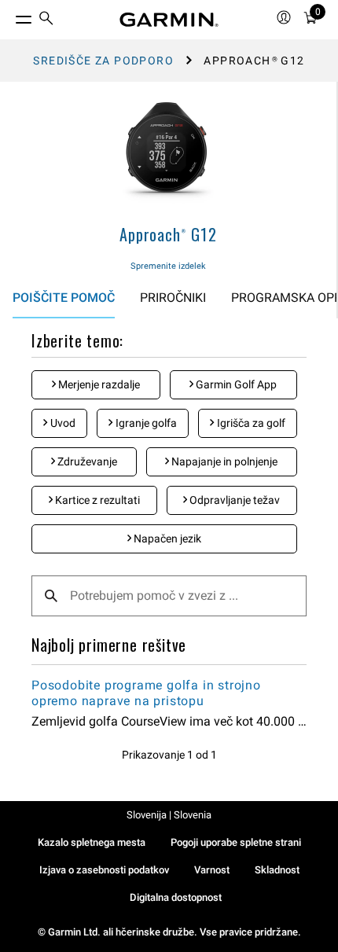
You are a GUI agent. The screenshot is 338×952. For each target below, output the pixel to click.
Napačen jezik (166, 538)
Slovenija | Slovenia (169, 815)
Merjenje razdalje (98, 384)
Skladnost (277, 870)
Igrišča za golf (250, 423)
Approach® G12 (167, 234)
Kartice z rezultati (96, 500)
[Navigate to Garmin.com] (169, 19)
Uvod (61, 423)
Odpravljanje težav (233, 500)
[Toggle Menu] (9, 15)
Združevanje (86, 461)
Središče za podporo (103, 60)
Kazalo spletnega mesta (91, 842)
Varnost (212, 870)
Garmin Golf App (235, 384)
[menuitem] (46, 20)
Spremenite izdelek (168, 266)
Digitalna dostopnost (176, 897)
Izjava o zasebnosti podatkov (104, 870)
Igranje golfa (145, 423)
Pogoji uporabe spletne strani (236, 842)
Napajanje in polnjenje (223, 461)
